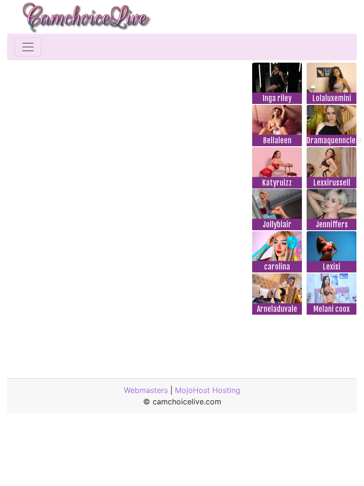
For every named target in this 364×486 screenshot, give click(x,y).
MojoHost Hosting (207, 390)
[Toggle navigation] (28, 46)
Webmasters (146, 390)
